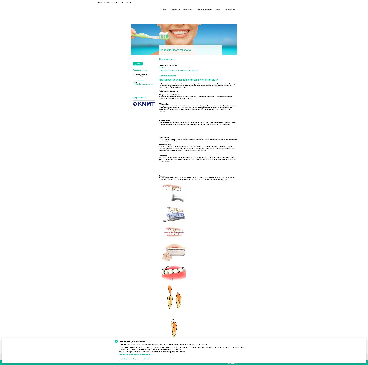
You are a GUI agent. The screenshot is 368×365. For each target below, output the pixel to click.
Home (165, 10)
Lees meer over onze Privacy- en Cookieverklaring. (135, 354)
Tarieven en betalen (203, 10)
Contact (217, 10)
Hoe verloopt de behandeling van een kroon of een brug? (179, 70)
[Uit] (108, 2)
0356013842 (140, 80)
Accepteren (147, 359)
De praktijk (174, 10)
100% (126, 2)
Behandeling (187, 10)
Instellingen (124, 359)
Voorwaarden (232, 363)
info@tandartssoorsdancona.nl (143, 84)
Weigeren (136, 359)
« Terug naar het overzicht (167, 76)
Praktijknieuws (230, 10)
